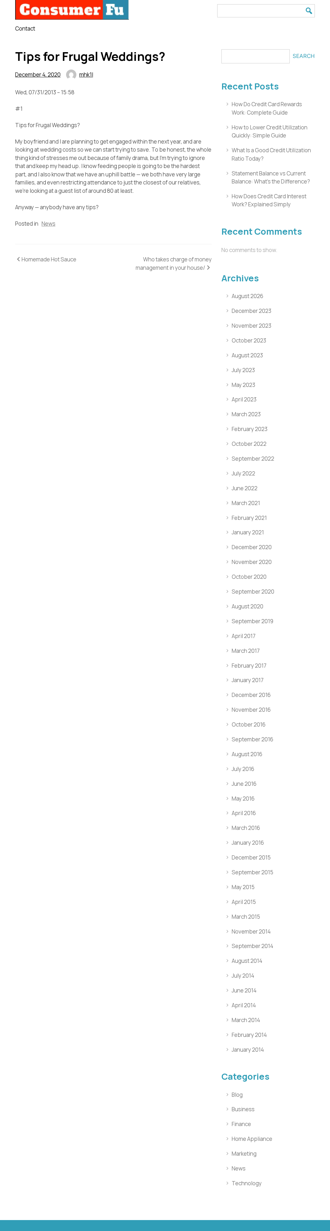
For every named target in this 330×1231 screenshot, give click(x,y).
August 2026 (247, 296)
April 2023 (244, 399)
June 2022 (244, 488)
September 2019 (252, 621)
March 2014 (246, 1020)
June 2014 (244, 990)
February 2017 (249, 665)
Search (304, 56)
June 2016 (244, 783)
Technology (247, 1183)
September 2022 (253, 458)
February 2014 (249, 1034)
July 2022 (243, 473)
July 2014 (243, 975)
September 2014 (252, 946)
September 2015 (252, 872)
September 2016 (252, 739)
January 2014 (248, 1049)
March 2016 (246, 828)
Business (243, 1109)
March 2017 (246, 650)
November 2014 (251, 931)
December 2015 (251, 857)
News (48, 223)
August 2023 (247, 355)
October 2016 (249, 724)
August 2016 (247, 754)
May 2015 (243, 887)
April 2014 (244, 1005)
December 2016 (251, 695)
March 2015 (246, 916)
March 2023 (246, 414)
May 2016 (243, 798)
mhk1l (86, 74)
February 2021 (249, 518)
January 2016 (248, 842)
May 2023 (243, 385)
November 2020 (252, 562)
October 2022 (249, 443)
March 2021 (246, 503)
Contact (25, 28)
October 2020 (249, 576)
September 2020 (253, 591)
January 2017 (248, 680)
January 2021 (248, 532)
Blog (237, 1094)
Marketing (244, 1153)
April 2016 (244, 813)
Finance (241, 1124)
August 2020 (247, 606)
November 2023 (251, 325)
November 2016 (251, 709)
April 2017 (244, 636)
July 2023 (243, 370)
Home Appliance (252, 1138)
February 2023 (249, 429)
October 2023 (249, 340)
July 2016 (243, 769)
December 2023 (251, 311)
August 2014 (247, 960)
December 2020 (252, 547)
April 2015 (244, 902)
